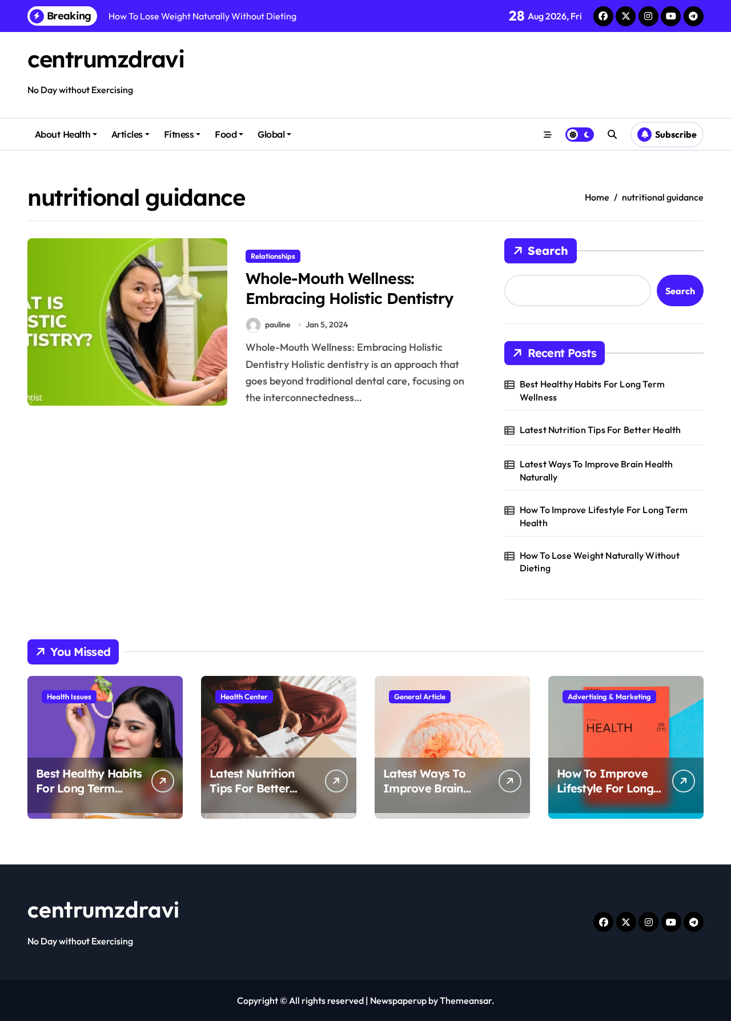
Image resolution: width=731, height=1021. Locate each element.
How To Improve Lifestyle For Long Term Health (604, 516)
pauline (278, 324)
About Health (62, 134)
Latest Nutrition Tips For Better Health (600, 429)
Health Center (244, 696)
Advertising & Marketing (609, 696)
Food (225, 134)
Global (271, 134)
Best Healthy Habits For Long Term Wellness (592, 390)
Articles (127, 134)
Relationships (273, 256)
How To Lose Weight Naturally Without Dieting (600, 562)
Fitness (179, 134)
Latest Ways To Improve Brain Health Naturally (596, 470)
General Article (419, 696)
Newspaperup (398, 1000)
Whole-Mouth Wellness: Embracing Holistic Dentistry (349, 288)
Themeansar (466, 1000)
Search (548, 250)
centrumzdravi (105, 59)
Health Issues (69, 696)
